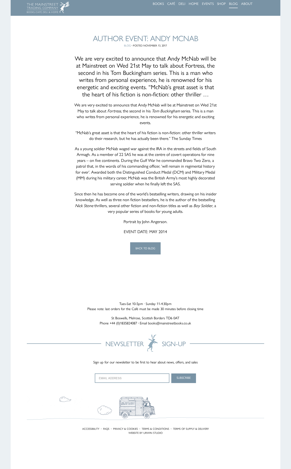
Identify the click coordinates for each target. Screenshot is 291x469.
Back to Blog (145, 248)
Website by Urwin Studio (145, 432)
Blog (127, 45)
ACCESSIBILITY (90, 428)
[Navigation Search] (263, 4)
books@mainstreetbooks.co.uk (169, 323)
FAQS (106, 428)
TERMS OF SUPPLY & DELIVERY (191, 428)
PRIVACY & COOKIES (125, 428)
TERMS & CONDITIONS (155, 428)
